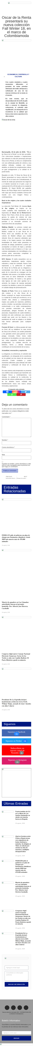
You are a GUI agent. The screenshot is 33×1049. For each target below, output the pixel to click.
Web (3, 454)
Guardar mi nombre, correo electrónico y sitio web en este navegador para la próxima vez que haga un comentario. (16, 465)
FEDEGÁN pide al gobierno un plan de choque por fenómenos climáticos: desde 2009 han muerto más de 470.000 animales (16, 538)
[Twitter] (25, 391)
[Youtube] (26, 1007)
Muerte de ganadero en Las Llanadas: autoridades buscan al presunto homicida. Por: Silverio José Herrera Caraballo (15, 605)
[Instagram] (16, 391)
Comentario (6, 417)
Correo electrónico (8, 447)
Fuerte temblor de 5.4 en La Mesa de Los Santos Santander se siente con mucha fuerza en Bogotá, (22, 815)
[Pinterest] (21, 394)
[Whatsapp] (11, 394)
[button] (2, 5)
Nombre (5, 440)
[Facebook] (7, 391)
